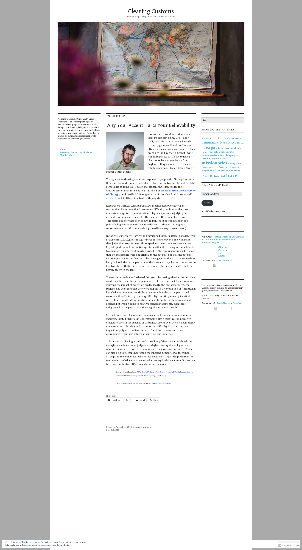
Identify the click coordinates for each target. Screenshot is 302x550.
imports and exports (221, 152)
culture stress (226, 142)
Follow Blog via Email (215, 185)
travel (232, 175)
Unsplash (237, 303)
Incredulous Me (126, 383)
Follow (207, 203)
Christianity (209, 142)
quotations (207, 167)
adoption (212, 139)
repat (213, 170)
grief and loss (233, 148)
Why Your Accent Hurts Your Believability (150, 125)
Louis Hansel (223, 303)
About (63, 149)
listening (206, 158)
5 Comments (112, 429)
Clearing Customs (151, 11)
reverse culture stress (229, 170)
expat (211, 147)
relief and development (226, 167)
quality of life (234, 163)
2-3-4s (205, 138)
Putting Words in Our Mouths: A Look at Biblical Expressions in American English (222, 239)
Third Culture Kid (213, 176)
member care (219, 158)
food (221, 147)
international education (213, 155)
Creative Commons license (161, 383)
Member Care (67, 155)
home (205, 152)
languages (232, 155)
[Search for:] (222, 120)
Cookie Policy (63, 545)
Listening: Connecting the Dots (76, 152)
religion (205, 171)
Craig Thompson (143, 427)
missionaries (214, 162)
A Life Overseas (229, 138)
